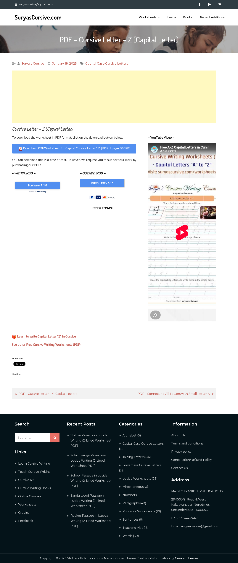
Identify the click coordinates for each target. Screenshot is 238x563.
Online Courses (29, 496)
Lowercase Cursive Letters (142, 465)
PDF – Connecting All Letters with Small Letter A (174, 394)
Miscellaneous (133, 487)
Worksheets (148, 17)
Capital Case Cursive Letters (106, 63)
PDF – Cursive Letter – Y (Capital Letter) (47, 394)
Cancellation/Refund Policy (191, 460)
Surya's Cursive (32, 63)
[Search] (55, 437)
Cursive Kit (26, 480)
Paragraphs (131, 503)
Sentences (130, 519)
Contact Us (179, 468)
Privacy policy (181, 451)
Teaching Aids (133, 528)
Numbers (130, 495)
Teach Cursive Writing (34, 472)
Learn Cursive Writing (34, 463)
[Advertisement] (114, 97)
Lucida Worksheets (137, 478)
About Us (178, 435)
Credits (23, 512)
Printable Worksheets (139, 511)
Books (187, 17)
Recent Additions (212, 17)
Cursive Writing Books (34, 488)
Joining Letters (133, 457)
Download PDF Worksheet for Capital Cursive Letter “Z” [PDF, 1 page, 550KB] (76, 148)
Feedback (25, 521)
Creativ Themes (186, 558)
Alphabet (129, 435)
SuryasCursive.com (38, 17)
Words (127, 536)
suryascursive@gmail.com (36, 4)
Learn (171, 17)
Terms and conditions (187, 443)
